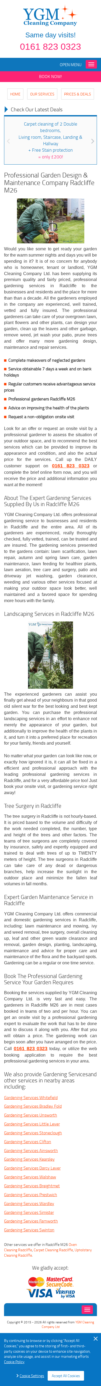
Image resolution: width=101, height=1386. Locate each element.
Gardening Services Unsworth (30, 1115)
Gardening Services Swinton (29, 1230)
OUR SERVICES (42, 94)
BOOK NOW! (50, 76)
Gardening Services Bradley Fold (33, 1106)
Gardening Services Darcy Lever (32, 1168)
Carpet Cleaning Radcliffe (53, 1249)
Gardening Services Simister (29, 1212)
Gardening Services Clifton (27, 1142)
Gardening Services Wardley (29, 1203)
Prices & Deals (77, 94)
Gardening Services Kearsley (29, 1159)
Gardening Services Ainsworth (31, 1150)
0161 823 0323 (50, 46)
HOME (15, 94)
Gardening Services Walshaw (30, 1177)
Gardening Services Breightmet (32, 1186)
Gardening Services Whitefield (31, 1097)
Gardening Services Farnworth (31, 1221)
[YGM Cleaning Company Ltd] (50, 14)
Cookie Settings (32, 1375)
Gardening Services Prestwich (30, 1194)
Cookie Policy (14, 1361)
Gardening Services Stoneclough (33, 1133)
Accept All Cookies (66, 1375)
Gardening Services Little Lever (32, 1124)
